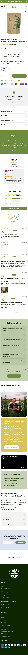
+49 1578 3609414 (5, 595)
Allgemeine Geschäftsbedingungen (7, 629)
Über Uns (3, 613)
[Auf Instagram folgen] (2, 639)
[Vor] (26, 1)
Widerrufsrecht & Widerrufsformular (5, 624)
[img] (4, 227)
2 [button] (12, 311)
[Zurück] (1, 1)
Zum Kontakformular (14, 374)
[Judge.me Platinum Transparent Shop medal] (17, 215)
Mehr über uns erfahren (11, 446)
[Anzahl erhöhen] (9, 76)
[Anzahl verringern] (3, 76)
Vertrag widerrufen (5, 635)
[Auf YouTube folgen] (6, 639)
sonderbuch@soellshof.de (7, 591)
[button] (4, 44)
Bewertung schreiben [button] (14, 207)
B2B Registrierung (5, 632)
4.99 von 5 (17, 192)
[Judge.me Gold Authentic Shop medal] (10, 215)
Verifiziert (13, 220)
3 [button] (14, 311)
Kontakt (3, 616)
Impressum (4, 618)
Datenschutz (4, 621)
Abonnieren (20, 541)
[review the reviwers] (18, 174)
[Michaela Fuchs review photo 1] (4, 288)
